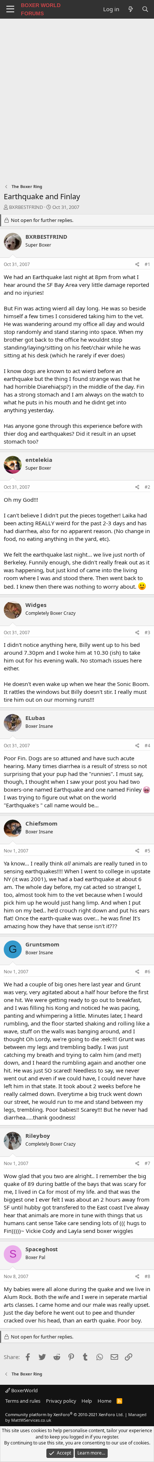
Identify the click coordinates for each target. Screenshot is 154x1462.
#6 (147, 971)
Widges (35, 604)
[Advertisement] (77, 99)
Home (104, 1400)
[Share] (137, 264)
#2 (147, 487)
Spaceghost (41, 1249)
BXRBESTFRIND (26, 207)
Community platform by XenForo (64, 1414)
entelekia (38, 459)
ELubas (35, 717)
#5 (147, 851)
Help (86, 1400)
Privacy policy (61, 1400)
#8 (147, 1276)
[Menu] (10, 9)
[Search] (145, 9)
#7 (147, 1163)
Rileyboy (37, 1135)
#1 (147, 264)
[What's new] (130, 9)
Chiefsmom (41, 823)
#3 (147, 632)
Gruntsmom (42, 944)
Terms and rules (22, 1400)
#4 (147, 745)
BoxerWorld (24, 1390)
